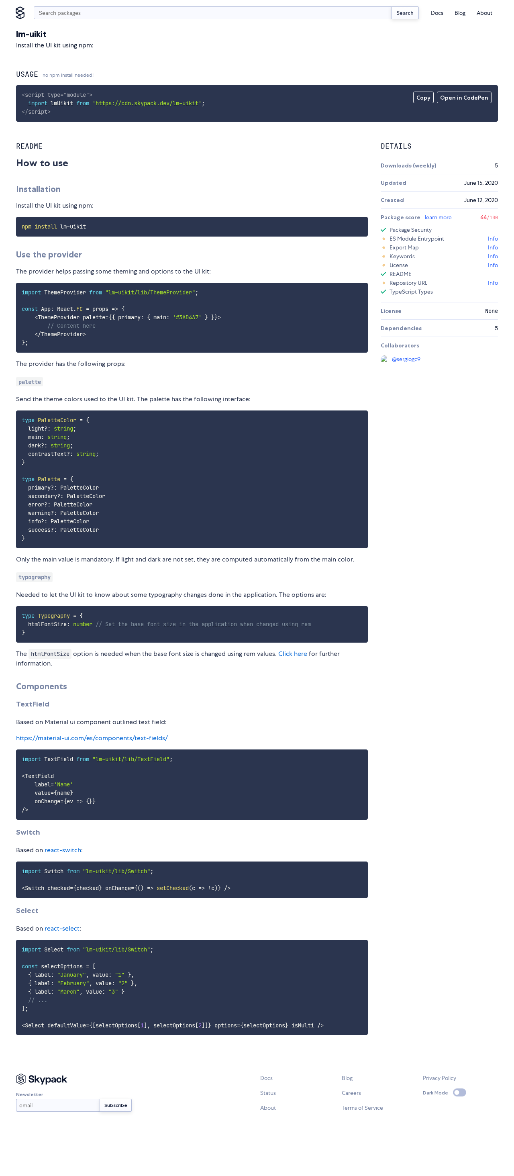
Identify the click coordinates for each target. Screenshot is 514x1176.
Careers (351, 1092)
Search (405, 13)
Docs (437, 12)
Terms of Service (362, 1107)
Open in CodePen (464, 97)
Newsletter (29, 1094)
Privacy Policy (439, 1078)
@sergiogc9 (406, 359)
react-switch (63, 850)
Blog (460, 12)
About (484, 12)
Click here (292, 653)
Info (493, 238)
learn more (438, 217)
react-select (62, 928)
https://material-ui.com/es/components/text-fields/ (92, 738)
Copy (423, 97)
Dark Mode (435, 1093)
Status (268, 1092)
